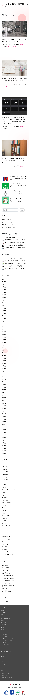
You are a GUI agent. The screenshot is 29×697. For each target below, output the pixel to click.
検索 (22, 210)
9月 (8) (4, 331)
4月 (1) (4, 289)
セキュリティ (5, 539)
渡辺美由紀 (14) (6, 583)
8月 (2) (4, 355)
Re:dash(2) (5, 469)
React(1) (4, 518)
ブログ (2, 616)
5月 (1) (4, 432)
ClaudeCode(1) (6, 526)
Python (18, 86)
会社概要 (3, 612)
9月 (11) (4, 382)
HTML (4, 86)
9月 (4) (4, 308)
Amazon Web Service (13, 47)
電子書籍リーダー (7, 634)
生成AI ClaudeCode (7, 554)
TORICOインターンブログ (9, 227)
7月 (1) (4, 310)
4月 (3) (4, 363)
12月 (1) (4, 303)
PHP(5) (4, 508)
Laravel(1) (4, 520)
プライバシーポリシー (6, 622)
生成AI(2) (4, 513)
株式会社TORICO (6, 219)
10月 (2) (4, 379)
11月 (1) (4, 376)
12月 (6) (4, 324)
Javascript (22, 47)
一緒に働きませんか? (6, 618)
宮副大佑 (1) (5, 588)
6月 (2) (4, 360)
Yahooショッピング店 (8, 638)
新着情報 (3, 610)
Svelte (4, 49)
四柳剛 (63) (5, 565)
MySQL (4, 547)
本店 (7, 630)
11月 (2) (4, 326)
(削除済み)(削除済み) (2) (8, 575)
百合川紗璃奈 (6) (6, 591)
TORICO (4, 541)
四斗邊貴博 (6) (6, 568)
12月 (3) (4, 347)
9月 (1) (4, 429)
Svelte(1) (4, 505)
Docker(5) (4, 477)
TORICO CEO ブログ (7, 222)
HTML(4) (4, 487)
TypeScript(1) (5, 523)
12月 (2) (4, 374)
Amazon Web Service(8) (8, 490)
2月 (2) (4, 453)
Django (23, 84)
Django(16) (5, 472)
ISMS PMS (5, 536)
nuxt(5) (4, 492)
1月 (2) (4, 408)
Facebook (5, 648)
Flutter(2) (4, 497)
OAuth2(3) (5, 474)
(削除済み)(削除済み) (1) (8, 578)
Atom (6, 601)
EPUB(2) (4, 466)
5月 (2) (4, 389)
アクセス (3, 620)
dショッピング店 (7, 642)
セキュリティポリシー (6, 624)
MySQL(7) (4, 495)
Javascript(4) (5, 479)
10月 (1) (4, 305)
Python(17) (5, 464)
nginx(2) (4, 510)
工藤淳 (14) (5, 570)
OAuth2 (20, 128)
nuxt (14, 86)
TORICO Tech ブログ (7, 225)
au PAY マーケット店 (7, 640)
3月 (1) (4, 281)
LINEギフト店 (6, 644)
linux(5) (4, 484)
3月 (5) (4, 292)
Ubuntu (4, 552)
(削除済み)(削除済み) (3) (8, 573)
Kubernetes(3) (6, 500)
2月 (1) (4, 295)
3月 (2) (4, 421)
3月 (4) (4, 316)
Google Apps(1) (6, 502)
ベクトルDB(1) (6, 515)
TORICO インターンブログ (7, 677)
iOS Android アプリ (7, 632)
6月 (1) (4, 313)
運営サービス (4, 614)
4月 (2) (4, 419)
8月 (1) (4, 287)
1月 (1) (4, 297)
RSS (3, 601)
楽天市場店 (5, 636)
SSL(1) (3, 482)
